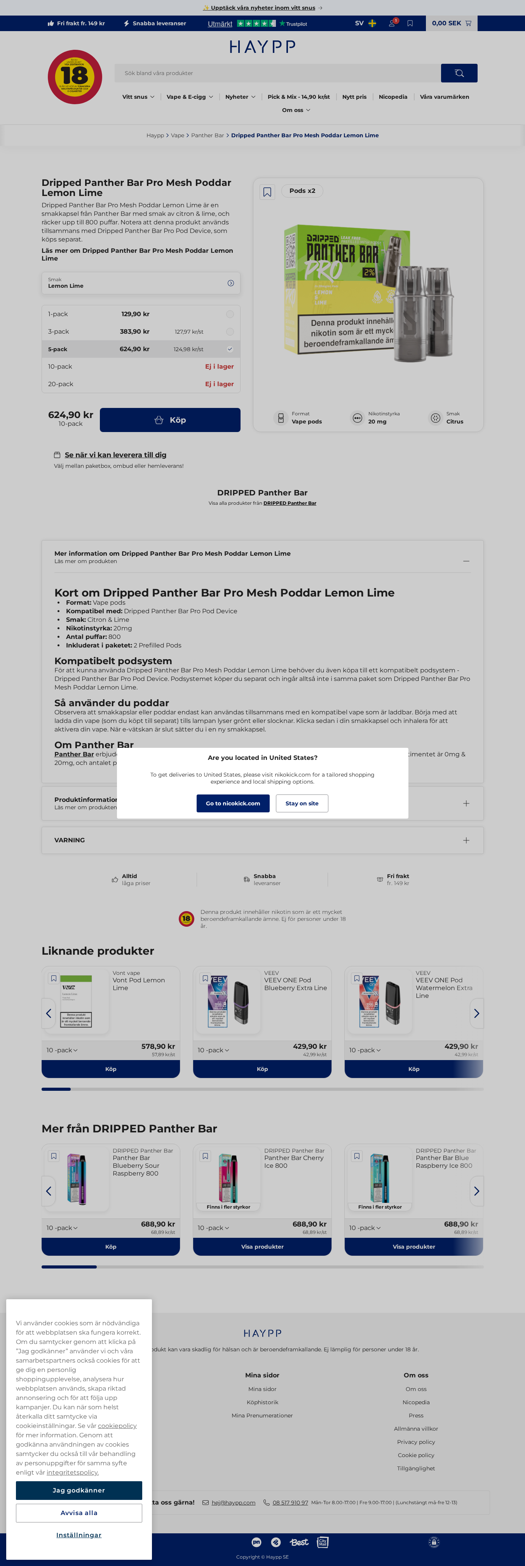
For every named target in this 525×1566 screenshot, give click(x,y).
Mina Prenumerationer (262, 1415)
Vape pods (307, 421)
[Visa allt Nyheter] (253, 96)
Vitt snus (134, 96)
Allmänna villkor (416, 1428)
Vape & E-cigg (186, 96)
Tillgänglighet (416, 1468)
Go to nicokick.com (233, 803)
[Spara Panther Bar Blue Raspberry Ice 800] (357, 1156)
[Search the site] (459, 73)
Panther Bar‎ (207, 135)
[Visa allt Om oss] (308, 110)
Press (416, 1415)
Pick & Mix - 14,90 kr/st (299, 96)
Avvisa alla (79, 1513)
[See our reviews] (257, 23)
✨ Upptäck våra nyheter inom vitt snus (259, 7)
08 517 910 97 (290, 1502)
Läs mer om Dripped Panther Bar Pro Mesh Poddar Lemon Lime (137, 254)
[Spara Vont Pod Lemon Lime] (54, 978)
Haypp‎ (155, 135)
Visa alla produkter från (262, 503)
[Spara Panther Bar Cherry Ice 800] (205, 1156)
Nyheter (236, 96)
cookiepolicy (117, 1426)
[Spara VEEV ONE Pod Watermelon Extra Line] (357, 978)
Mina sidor (262, 1375)
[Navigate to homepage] (262, 1329)
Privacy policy (416, 1441)
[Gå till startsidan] (262, 46)
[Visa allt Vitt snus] (152, 96)
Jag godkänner (79, 1490)
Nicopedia (393, 96)
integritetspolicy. (73, 1472)
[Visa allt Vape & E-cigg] (211, 96)
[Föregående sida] (49, 1013)
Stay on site (302, 803)
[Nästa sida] (477, 1013)
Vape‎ (177, 135)
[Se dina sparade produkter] (410, 23)
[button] (262, 1247)
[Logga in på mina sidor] (392, 23)
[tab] (56, 1089)
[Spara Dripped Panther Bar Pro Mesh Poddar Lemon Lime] (267, 192)
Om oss (292, 110)
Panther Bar (74, 754)
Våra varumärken (444, 96)
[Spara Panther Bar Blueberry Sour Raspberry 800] (54, 1156)
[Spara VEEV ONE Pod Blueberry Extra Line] (205, 978)
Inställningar (78, 1535)
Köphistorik (262, 1402)
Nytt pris (354, 96)
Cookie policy (416, 1455)
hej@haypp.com (234, 1502)
